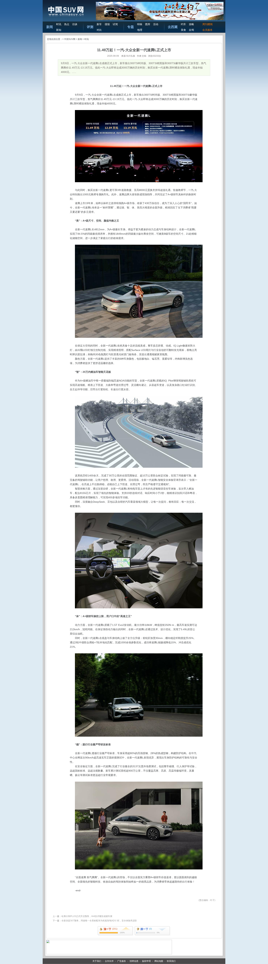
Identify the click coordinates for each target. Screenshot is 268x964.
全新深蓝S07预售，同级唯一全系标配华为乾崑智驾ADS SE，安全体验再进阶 (99, 920)
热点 (66, 24)
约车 (183, 24)
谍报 (107, 24)
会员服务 (207, 29)
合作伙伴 (109, 961)
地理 (139, 29)
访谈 (74, 24)
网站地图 (158, 961)
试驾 (115, 24)
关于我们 (96, 961)
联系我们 (171, 961)
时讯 (58, 24)
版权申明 (146, 961)
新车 (99, 24)
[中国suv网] (65, 17)
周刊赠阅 (207, 24)
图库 (147, 24)
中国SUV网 (69, 39)
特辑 (139, 24)
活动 (155, 24)
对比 (99, 29)
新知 (58, 29)
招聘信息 (134, 961)
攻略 (191, 24)
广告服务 (121, 961)
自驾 (191, 29)
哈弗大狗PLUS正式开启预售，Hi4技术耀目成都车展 (86, 916)
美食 (183, 29)
